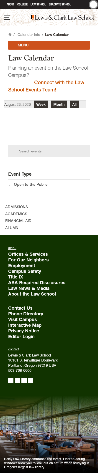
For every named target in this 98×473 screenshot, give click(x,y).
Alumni (12, 227)
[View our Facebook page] (10, 380)
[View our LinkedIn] (24, 380)
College (22, 4)
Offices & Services (28, 254)
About (10, 4)
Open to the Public (30, 184)
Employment (21, 265)
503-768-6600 (19, 370)
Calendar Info (29, 34)
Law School (38, 4)
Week (41, 104)
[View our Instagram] (17, 380)
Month (58, 104)
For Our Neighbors (28, 260)
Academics (16, 214)
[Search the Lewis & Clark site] (93, 4)
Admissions (16, 207)
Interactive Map (24, 325)
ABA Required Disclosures (36, 282)
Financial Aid (18, 220)
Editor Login (21, 336)
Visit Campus (22, 319)
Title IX (15, 277)
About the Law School (32, 294)
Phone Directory (25, 313)
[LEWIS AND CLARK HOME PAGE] (2, 4)
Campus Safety (24, 271)
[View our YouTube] (30, 380)
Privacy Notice (23, 331)
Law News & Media (28, 288)
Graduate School (60, 4)
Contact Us (20, 308)
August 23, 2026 (17, 104)
